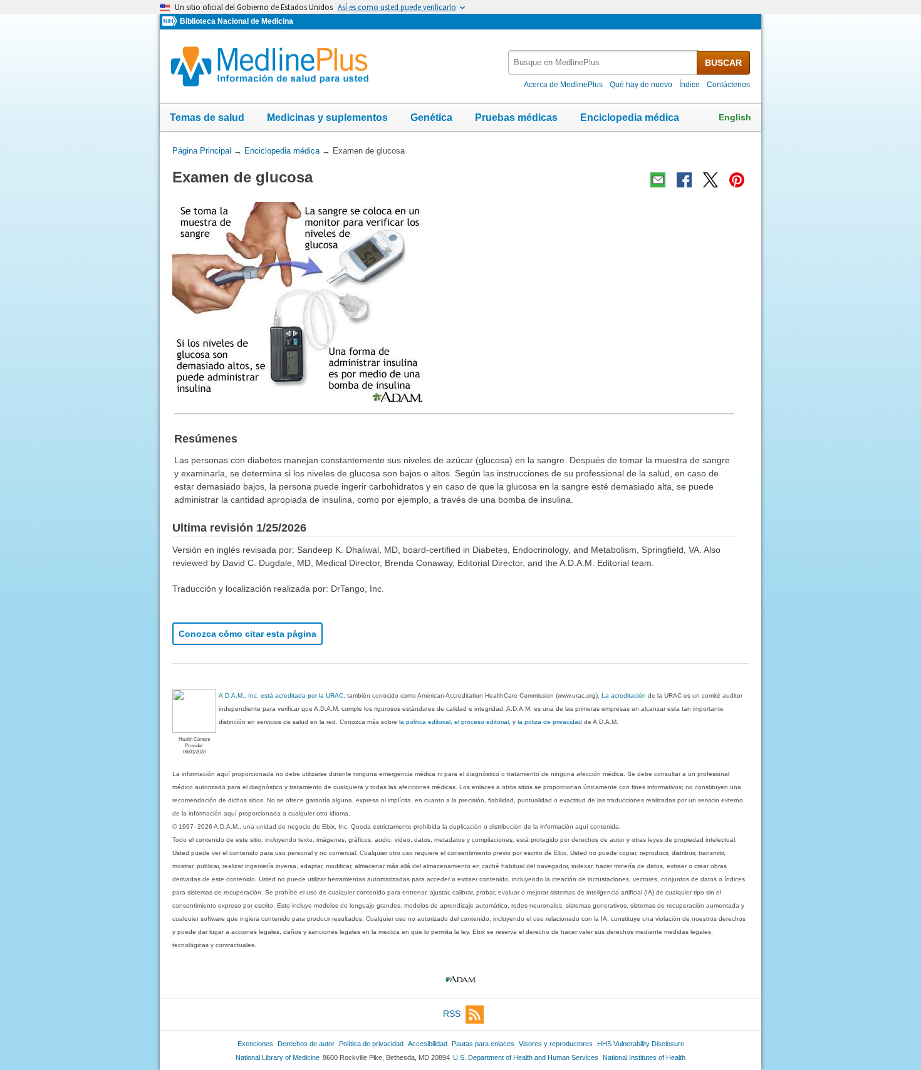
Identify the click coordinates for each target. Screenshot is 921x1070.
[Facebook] (684, 180)
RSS (451, 1014)
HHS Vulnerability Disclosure (640, 1043)
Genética (431, 117)
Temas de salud (207, 117)
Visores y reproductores (556, 1043)
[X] (710, 180)
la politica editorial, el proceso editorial (454, 721)
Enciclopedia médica (629, 117)
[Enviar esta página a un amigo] (658, 180)
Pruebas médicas (516, 117)
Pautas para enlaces (483, 1043)
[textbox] (603, 62)
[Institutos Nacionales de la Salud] (171, 21)
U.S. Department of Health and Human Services (525, 1057)
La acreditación (623, 695)
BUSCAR (723, 63)
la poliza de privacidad (550, 721)
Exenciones (255, 1043)
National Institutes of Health (644, 1057)
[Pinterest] (737, 180)
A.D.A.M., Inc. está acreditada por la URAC (281, 695)
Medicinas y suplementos (327, 117)
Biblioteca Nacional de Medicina (236, 21)
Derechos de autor (306, 1043)
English (735, 117)
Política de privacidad (371, 1043)
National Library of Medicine (278, 1057)
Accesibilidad (427, 1043)
